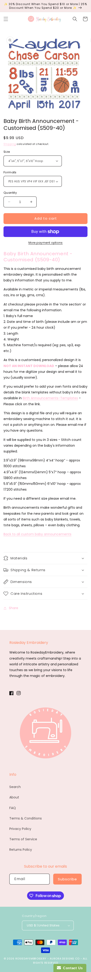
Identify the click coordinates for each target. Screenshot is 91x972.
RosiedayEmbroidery (31, 958)
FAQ (12, 808)
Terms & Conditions (25, 818)
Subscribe (67, 879)
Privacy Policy (20, 828)
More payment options (45, 243)
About (14, 797)
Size (7, 152)
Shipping (10, 144)
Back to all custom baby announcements (37, 534)
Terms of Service (23, 839)
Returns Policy (20, 849)
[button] (6, 19)
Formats (10, 172)
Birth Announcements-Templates (50, 398)
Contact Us (72, 968)
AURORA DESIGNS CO (65, 958)
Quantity (10, 192)
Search (15, 787)
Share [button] (13, 608)
